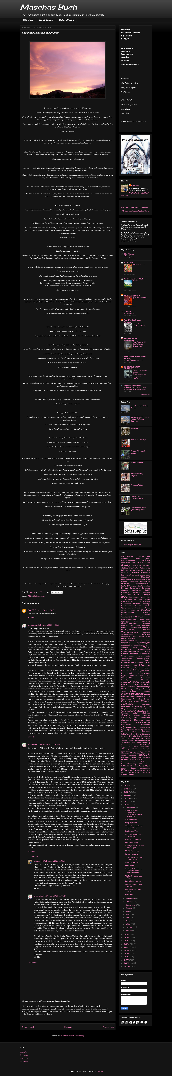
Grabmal (146, 623)
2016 (127, 944)
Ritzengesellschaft (128, 711)
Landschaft (125, 660)
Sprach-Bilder (145, 727)
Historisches (125, 636)
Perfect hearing (132, 851)
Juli (127, 911)
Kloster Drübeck (129, 654)
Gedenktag (125, 621)
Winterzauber (144, 764)
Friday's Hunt (134, 610)
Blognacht (133, 581)
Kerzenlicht (126, 649)
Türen (141, 747)
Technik (130, 740)
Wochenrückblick (142, 766)
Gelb (135, 621)
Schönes (145, 717)
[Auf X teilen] (57, 592)
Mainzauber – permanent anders (135, 357)
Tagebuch (125, 738)
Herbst (146, 630)
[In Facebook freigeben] (59, 592)
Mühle (123, 691)
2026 (127, 786)
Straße (123, 736)
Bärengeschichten (140, 572)
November (137, 699)
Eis (140, 599)
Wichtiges (146, 757)
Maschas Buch (48, 7)
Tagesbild (134, 738)
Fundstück (124, 615)
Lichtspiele (126, 665)
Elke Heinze (129, 254)
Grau (132, 625)
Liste (123, 668)
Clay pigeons (131, 823)
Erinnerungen (127, 601)
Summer (147, 736)
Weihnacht (144, 755)
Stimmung (146, 734)
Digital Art (126, 597)
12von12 (140, 556)
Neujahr (146, 696)
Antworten (31, 617)
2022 (127, 798)
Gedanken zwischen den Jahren (134, 827)
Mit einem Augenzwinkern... (135, 683)
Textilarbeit (125, 743)
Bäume (135, 575)
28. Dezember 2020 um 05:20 (48, 625)
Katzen (146, 647)
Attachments (131, 819)
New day (129, 894)
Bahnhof (124, 573)
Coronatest (146, 592)
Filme (141, 606)
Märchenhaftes (143, 678)
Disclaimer (24, 1061)
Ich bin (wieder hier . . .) (133, 360)
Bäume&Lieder (145, 575)
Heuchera (146, 632)
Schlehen (137, 715)
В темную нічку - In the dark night (134, 847)
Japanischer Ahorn (142, 645)
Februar (129, 927)
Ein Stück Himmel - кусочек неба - (133, 835)
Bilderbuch (145, 577)
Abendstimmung (128, 560)
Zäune (133, 768)
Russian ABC (129, 713)
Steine (138, 734)
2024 (127, 792)
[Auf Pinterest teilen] (61, 592)
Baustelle (124, 577)
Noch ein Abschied (133, 839)
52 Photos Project (135, 557)
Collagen (135, 592)
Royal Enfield (129, 313)
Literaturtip (126, 671)
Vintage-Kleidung (144, 751)
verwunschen (125, 751)
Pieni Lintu (128, 263)
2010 (127, 963)
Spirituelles (129, 726)
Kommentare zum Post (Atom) (72, 1035)
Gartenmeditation (128, 619)
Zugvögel (146, 772)
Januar (129, 930)
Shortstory (126, 720)
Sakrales (146, 713)
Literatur (146, 668)
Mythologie (146, 691)
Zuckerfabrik (134, 772)
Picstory (127, 703)
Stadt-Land (145, 732)
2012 (127, 957)
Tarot (148, 738)
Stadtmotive (127, 734)
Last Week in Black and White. (139, 325)
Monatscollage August (137, 475)
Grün (138, 625)
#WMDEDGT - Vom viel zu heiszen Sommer (139, 419)
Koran (123, 656)
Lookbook (126, 673)
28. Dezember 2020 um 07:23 (55, 896)
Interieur (125, 643)
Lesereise (139, 663)
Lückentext (144, 673)
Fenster (124, 606)
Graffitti (124, 625)
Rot (148, 711)
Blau (143, 579)
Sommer (138, 720)
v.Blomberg (125, 749)
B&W (148, 570)
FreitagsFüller (137, 462)
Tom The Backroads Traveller (132, 321)
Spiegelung (145, 724)
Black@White (128, 579)
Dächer (124, 595)
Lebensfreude (127, 663)
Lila (148, 665)
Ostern (147, 699)
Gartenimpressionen (132, 617)
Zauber (123, 768)
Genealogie (146, 621)
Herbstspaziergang (129, 632)
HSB (148, 636)
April (128, 921)
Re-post (124, 709)
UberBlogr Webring (131, 545)
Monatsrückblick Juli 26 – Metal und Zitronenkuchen (135, 388)
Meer (143, 682)
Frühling (146, 612)
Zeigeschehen (145, 768)
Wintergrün (145, 760)
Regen (136, 709)
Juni (128, 914)
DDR (129, 595)
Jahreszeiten (127, 645)
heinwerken (32, 625)
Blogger (100, 1071)
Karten (135, 647)
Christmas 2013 (141, 590)
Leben (147, 660)
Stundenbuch (135, 736)
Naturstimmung (128, 696)
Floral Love (127, 608)
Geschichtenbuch (129, 623)
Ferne (131, 606)
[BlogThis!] (55, 592)
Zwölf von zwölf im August (139, 407)
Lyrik (123, 675)
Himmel (146, 634)
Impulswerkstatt (128, 638)
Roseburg (141, 711)
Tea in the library (138, 440)
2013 (127, 953)
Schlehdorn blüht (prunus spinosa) (138, 509)
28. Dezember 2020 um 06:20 (54, 861)
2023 (127, 795)
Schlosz (146, 715)
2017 (127, 941)
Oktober (129, 902)
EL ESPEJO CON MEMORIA (131, 368)
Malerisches (145, 676)
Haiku (123, 627)
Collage (125, 592)
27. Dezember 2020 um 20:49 (43, 610)
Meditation (134, 682)
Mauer (124, 682)
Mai (128, 918)
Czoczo (127, 311)
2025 (127, 789)
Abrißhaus (145, 560)
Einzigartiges (130, 599)
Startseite (28, 20)
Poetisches (145, 704)
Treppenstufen (126, 747)
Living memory (131, 854)
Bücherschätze (144, 586)
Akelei (147, 562)
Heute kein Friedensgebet (137, 497)
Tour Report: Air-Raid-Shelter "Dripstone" (140, 344)
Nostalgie (126, 699)
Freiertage (138, 608)
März (128, 924)
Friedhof (145, 610)
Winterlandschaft (128, 762)
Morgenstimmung (143, 689)
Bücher (124, 586)
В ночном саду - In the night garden (133, 858)
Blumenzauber (142, 584)
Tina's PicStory (143, 743)
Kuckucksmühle (126, 658)
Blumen (125, 584)
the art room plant (132, 295)
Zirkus (148, 770)
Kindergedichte (144, 649)
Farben (136, 603)
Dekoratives (137, 595)
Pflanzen (145, 701)
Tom (29, 610)
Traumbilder (145, 745)
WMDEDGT (126, 766)
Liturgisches (141, 670)
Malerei (133, 676)
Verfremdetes (145, 749)
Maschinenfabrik (143, 680)
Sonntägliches (142, 722)
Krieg (147, 656)
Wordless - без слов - (134, 881)
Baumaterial (126, 575)
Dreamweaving (131, 842)
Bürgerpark (134, 588)
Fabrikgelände (144, 601)
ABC (148, 558)
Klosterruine (145, 654)
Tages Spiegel (46, 20)
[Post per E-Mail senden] (48, 592)
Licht (147, 662)
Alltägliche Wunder (141, 565)
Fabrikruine (126, 604)
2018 (127, 938)
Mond (123, 689)
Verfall (134, 749)
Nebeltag (139, 696)
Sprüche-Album (133, 730)
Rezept (147, 709)
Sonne (123, 722)
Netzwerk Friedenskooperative (134, 207)
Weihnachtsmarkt (129, 757)
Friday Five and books (138, 452)
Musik (133, 691)
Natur (147, 694)
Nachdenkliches (39, 596)
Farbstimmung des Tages (133, 877)
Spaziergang (126, 724)
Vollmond (125, 753)
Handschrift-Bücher (129, 630)
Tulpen (135, 747)
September (131, 905)
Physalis (134, 428)
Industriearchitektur (129, 641)
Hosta (141, 636)
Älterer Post (108, 1026)
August (129, 908)
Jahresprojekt (143, 643)
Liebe (134, 665)
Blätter (138, 579)
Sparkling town (131, 862)
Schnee (136, 718)
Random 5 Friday (131, 706)
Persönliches (133, 701)
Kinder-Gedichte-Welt (133, 279)
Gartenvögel (145, 619)
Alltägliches (127, 568)
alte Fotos (140, 568)
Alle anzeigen (145, 394)
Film (136, 606)
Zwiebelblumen (127, 774)
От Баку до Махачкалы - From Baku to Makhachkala (134, 871)
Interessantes (145, 641)
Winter (124, 759)
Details (146, 595)
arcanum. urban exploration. (130, 339)
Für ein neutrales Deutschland (135, 211)
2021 (127, 802)
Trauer (131, 745)
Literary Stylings (134, 668)
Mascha (37, 860)
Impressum (24, 1055)
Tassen (124, 740)
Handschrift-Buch (140, 627)
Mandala (124, 678)
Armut (142, 570)
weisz (140, 757)
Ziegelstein (141, 770)
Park (123, 701)
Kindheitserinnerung (130, 651)
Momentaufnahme (128, 687)
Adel (133, 562)
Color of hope (66, 20)
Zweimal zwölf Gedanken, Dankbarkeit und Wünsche (133, 813)
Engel (147, 599)
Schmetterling (126, 718)
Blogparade (145, 581)
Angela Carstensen (132, 385)
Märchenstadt (127, 680)
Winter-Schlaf (134, 760)
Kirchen (146, 651)
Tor (122, 745)
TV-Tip (147, 747)
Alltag (30, 596)
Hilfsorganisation (127, 634)
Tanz (142, 738)
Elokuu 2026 (139, 264)
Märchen (132, 678)
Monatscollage (143, 687)
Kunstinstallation (143, 658)
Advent (140, 562)
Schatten (126, 715)
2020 (127, 805)
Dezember (130, 808)
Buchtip (124, 588)
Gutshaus (146, 625)
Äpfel (137, 570)
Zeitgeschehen (128, 770)
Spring (123, 730)
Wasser (136, 281)
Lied (142, 665)
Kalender (124, 647)
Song (148, 720)
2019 (127, 934)
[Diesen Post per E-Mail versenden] (52, 592)
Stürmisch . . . (129, 256)
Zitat (123, 772)
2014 (127, 950)
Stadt (134, 732)
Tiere (133, 743)
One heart (129, 865)
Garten (147, 615)
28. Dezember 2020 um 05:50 (48, 744)
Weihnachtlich (131, 831)
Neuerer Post (28, 1026)
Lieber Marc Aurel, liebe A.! (133, 890)
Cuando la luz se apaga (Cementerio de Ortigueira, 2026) (140, 375)
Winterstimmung (128, 764)
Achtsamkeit (125, 562)
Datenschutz (24, 1058)
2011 (126, 960)
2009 (127, 966)
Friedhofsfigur (127, 612)
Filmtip (147, 606)
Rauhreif (146, 707)
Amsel (132, 570)
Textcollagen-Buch (142, 740)
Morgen (130, 689)
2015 (127, 947)
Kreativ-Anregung (135, 656)
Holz (134, 636)
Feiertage (146, 604)
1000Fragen (127, 556)
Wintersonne (145, 762)
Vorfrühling (135, 753)
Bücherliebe (132, 586)
